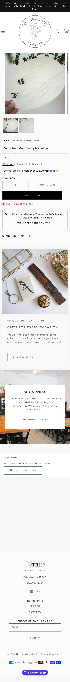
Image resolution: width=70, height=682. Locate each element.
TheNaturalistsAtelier (27, 654)
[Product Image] (35, 83)
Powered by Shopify (52, 654)
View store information (35, 223)
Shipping (8, 164)
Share (6, 236)
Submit (35, 638)
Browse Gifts (23, 357)
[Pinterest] (30, 236)
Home (5, 140)
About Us (35, 612)
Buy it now (32, 195)
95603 (43, 577)
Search (35, 606)
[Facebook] (14, 236)
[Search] (58, 31)
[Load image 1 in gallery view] (10, 125)
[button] (3, 31)
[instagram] (38, 591)
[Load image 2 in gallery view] (26, 125)
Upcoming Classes (35, 419)
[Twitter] (22, 236)
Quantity (8, 178)
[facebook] (32, 591)
